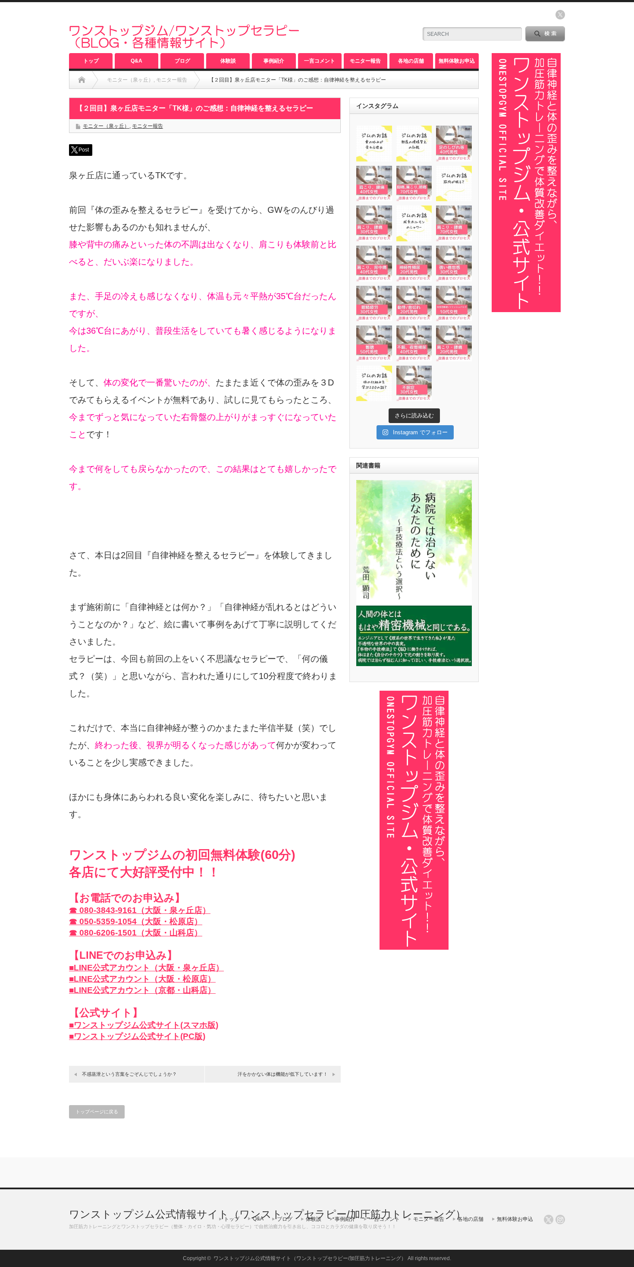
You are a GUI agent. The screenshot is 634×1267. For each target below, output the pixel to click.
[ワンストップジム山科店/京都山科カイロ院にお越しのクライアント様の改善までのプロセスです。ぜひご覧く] (414, 184)
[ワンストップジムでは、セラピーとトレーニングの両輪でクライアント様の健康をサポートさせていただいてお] (374, 383)
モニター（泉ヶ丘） (106, 126)
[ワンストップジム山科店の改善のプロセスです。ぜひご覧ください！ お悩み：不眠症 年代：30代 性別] (414, 383)
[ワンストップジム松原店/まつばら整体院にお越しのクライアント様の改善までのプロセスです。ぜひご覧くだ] (374, 223)
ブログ (182, 61)
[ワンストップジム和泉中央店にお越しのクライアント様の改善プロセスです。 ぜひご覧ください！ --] (454, 343)
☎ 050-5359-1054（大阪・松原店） (135, 921)
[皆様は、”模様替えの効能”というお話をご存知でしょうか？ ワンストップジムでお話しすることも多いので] (414, 143)
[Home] (81, 79)
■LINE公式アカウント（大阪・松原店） (142, 978)
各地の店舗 (411, 61)
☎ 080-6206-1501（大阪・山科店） (135, 932)
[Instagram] (560, 1219)
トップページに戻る (96, 1111)
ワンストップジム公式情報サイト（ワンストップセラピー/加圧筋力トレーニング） (267, 1214)
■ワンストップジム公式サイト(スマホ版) (143, 1025)
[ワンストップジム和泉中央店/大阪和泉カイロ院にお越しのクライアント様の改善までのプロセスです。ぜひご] (374, 184)
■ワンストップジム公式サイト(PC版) (137, 1036)
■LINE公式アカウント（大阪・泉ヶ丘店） (146, 967)
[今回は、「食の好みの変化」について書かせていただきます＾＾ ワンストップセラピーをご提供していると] (374, 143)
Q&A (136, 61)
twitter (560, 14)
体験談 (228, 61)
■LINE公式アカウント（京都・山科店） (142, 990)
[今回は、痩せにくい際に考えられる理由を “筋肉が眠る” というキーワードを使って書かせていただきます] (454, 184)
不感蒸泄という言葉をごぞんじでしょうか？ (129, 1074)
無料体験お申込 (457, 61)
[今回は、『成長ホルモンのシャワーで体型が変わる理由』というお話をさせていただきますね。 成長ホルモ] (414, 223)
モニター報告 (365, 61)
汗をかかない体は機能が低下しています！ (283, 1074)
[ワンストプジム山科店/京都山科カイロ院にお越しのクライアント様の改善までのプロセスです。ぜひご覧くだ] (454, 143)
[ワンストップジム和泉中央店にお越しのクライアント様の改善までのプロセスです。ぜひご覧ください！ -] (374, 343)
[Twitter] (548, 1219)
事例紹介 (274, 61)
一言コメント (319, 61)
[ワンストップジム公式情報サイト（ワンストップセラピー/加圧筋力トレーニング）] (184, 45)
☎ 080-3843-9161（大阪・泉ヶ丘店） (139, 910)
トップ (91, 61)
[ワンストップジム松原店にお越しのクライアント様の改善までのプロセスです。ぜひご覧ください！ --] (414, 343)
